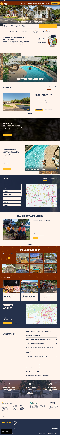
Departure (18, 25)
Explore (5, 178)
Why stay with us (15, 405)
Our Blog (21, 405)
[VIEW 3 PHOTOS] (28, 109)
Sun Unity (55, 405)
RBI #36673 (5, 318)
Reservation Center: (4, 413)
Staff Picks (6, 277)
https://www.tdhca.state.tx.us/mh (8, 319)
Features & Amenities (10, 149)
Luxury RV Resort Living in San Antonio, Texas (14, 38)
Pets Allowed (24, 31)
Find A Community (42, 405)
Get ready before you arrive (8, 332)
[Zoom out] (55, 202)
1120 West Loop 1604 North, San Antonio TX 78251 (11, 315)
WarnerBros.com (15, 409)
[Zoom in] (55, 200)
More (48, 3)
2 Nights (11, 25)
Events (14, 407)
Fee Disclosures (22, 408)
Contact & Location (8, 306)
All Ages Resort (13, 31)
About (22, 3)
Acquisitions (51, 407)
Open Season (35, 31)
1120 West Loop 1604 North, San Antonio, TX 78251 (53, 0)
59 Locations (37, 97)
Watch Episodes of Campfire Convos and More (50, 389)
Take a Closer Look (30, 250)
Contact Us (14, 408)
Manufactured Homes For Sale (34, 406)
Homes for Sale (46, 31)
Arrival (4, 25)
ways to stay (25, 3)
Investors (50, 406)
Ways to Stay (7, 87)
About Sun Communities (33, 405)
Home (2, 0)
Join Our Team (15, 406)
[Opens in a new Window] (15, 429)
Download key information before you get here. (42, 39)
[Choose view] (55, 205)
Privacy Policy (56, 433)
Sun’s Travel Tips (9, 334)
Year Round (35, 32)
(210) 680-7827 (43, 0)
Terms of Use (44, 433)
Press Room (21, 406)
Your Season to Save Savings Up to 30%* (41, 220)
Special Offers (44, 3)
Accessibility (21, 407)
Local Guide (45, 178)
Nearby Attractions (53, 178)
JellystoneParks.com (23, 409)
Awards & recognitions (6, 422)
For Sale (35, 3)
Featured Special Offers (30, 216)
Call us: (3, 409)
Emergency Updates (50, 433)
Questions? (3, 412)
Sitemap (40, 433)
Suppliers (50, 408)
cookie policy (7, 431)
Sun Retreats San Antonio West (30, 22)
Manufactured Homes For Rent (34, 407)
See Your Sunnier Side (30, 79)
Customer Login (36, 0)
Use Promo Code (37, 233)
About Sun (50, 405)
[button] (55, 3)
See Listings (46, 32)
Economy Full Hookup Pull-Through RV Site (44, 94)
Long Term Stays (31, 3)
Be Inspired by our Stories (30, 388)
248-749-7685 (10, 413)
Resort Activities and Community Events (35, 169)
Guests (22, 25)
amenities (39, 3)
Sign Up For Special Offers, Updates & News (9, 389)
